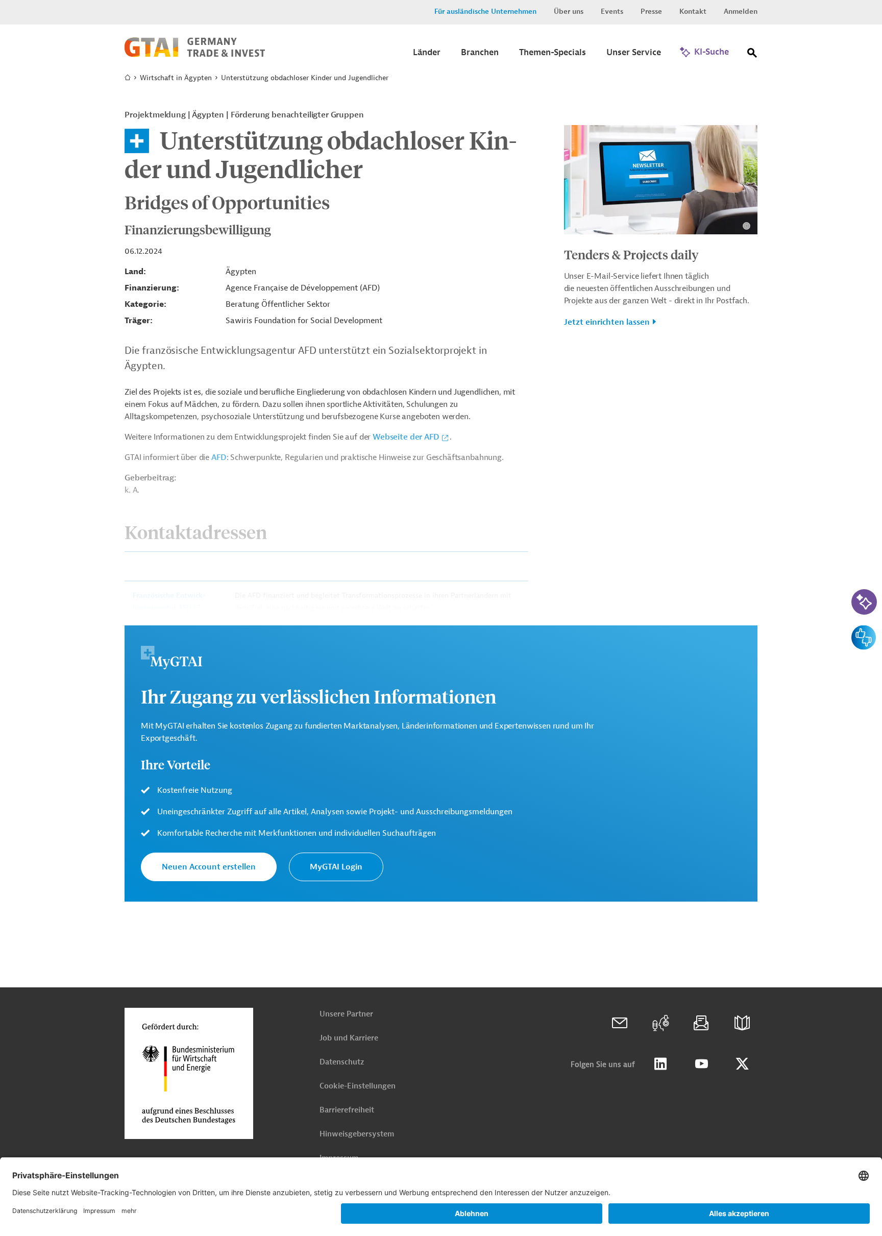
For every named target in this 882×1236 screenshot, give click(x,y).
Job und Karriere (349, 1038)
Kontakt (692, 11)
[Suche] (752, 55)
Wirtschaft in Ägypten (176, 78)
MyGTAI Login (336, 867)
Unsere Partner (346, 1014)
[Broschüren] (742, 1023)
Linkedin (660, 1064)
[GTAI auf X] (742, 1064)
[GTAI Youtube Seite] (701, 1064)
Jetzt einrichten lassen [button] (607, 322)
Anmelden (740, 11)
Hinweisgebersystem (357, 1134)
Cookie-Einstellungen (358, 1086)
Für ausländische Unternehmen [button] (485, 11)
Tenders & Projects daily (631, 254)
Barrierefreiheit (347, 1110)
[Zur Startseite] (195, 55)
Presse (651, 11)
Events (612, 11)
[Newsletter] (701, 1023)
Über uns (568, 11)
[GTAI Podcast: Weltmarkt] (660, 1023)
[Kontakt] (619, 1023)
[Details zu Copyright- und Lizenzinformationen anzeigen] (746, 226)
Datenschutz (342, 1062)
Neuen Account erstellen (209, 867)
